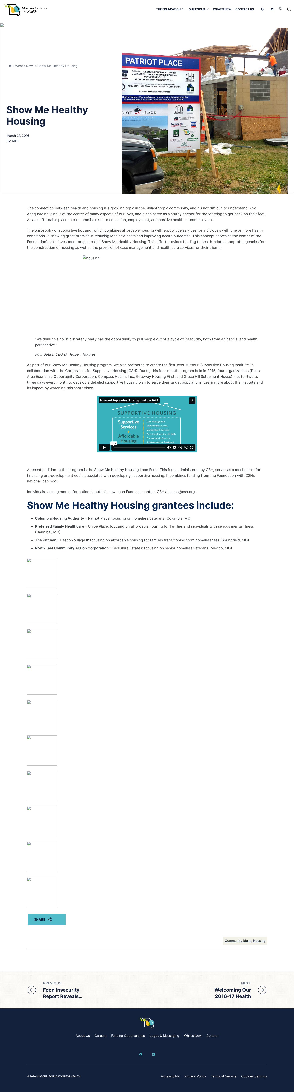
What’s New (222, 9)
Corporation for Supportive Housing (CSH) (101, 371)
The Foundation (168, 9)
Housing (259, 941)
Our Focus (197, 9)
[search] (289, 9)
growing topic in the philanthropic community (149, 208)
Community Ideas (238, 941)
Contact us (244, 9)
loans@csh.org (182, 492)
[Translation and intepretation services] (280, 9)
